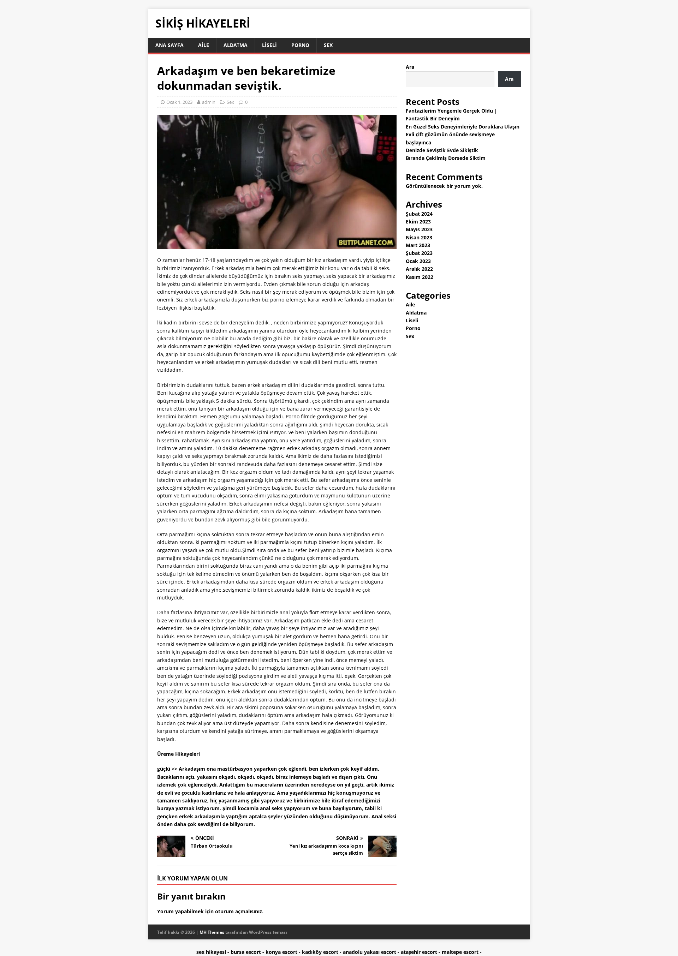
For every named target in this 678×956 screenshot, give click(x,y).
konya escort (281, 952)
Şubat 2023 (419, 253)
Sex (328, 45)
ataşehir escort (419, 952)
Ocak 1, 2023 (179, 102)
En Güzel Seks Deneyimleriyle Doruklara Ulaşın (462, 126)
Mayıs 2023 (419, 229)
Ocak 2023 (418, 261)
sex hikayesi (211, 952)
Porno (300, 45)
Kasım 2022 (419, 277)
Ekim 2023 (418, 221)
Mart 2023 (418, 245)
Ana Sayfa (169, 45)
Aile (203, 45)
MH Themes (212, 932)
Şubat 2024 (419, 213)
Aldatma (236, 45)
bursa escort (246, 952)
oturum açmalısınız (238, 911)
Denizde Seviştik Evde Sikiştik (442, 150)
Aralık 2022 (419, 268)
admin (208, 102)
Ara (410, 67)
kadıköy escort (320, 952)
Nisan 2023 (419, 237)
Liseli (269, 45)
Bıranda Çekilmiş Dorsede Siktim (446, 158)
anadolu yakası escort (369, 952)
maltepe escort (460, 952)
